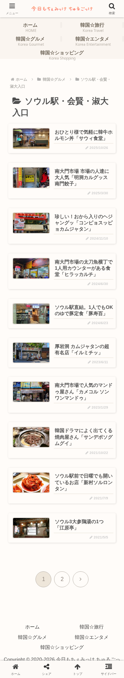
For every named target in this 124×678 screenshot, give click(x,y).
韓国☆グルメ (32, 637)
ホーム (32, 627)
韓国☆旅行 (92, 627)
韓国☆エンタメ (91, 637)
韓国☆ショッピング (62, 647)
